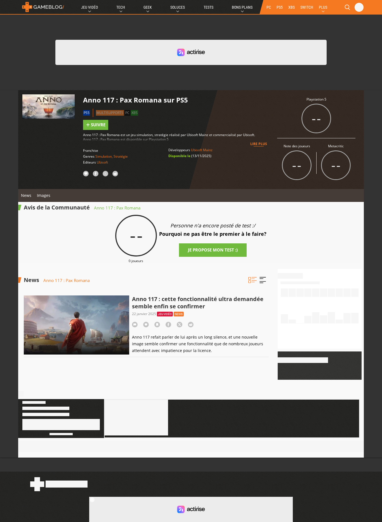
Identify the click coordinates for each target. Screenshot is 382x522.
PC (269, 7)
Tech (120, 7)
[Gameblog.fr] (41, 7)
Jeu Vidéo (89, 7)
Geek (147, 7)
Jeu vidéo (165, 314)
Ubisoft (102, 162)
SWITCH (306, 7)
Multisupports (109, 112)
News (26, 195)
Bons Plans (242, 7)
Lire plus (258, 143)
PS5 (280, 7)
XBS (291, 7)
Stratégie (121, 156)
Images (43, 195)
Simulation (103, 156)
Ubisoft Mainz (202, 150)
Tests (208, 7)
